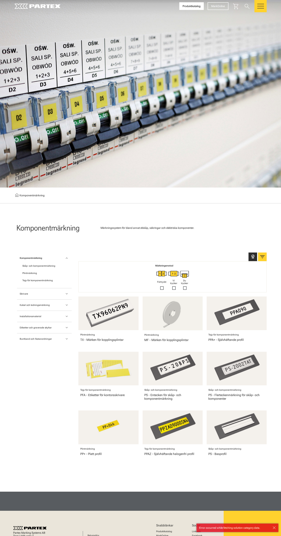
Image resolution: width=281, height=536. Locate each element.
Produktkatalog (164, 531)
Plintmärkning (29, 273)
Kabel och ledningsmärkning (35, 305)
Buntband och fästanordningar (36, 339)
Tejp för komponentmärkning (37, 280)
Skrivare (24, 293)
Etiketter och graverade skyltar (36, 327)
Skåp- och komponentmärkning (38, 266)
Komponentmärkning (31, 258)
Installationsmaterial (30, 316)
